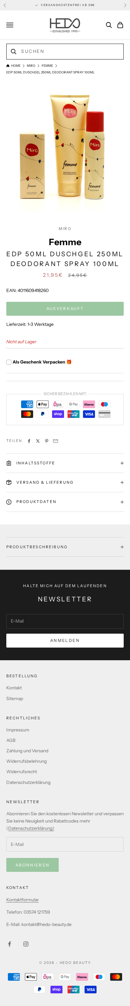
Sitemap (14, 698)
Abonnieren (32, 864)
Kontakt (14, 688)
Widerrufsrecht (21, 771)
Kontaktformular (22, 900)
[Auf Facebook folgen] (9, 944)
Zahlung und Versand (27, 751)
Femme (47, 66)
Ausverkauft (65, 308)
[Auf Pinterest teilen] (46, 441)
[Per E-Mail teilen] (55, 441)
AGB (10, 740)
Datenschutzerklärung (28, 782)
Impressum (17, 730)
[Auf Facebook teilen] (29, 441)
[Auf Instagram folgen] (26, 944)
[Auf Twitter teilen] (37, 441)
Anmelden (65, 640)
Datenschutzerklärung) (31, 828)
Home (16, 66)
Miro (31, 66)
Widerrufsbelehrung (26, 761)
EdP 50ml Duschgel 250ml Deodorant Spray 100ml (50, 72)
